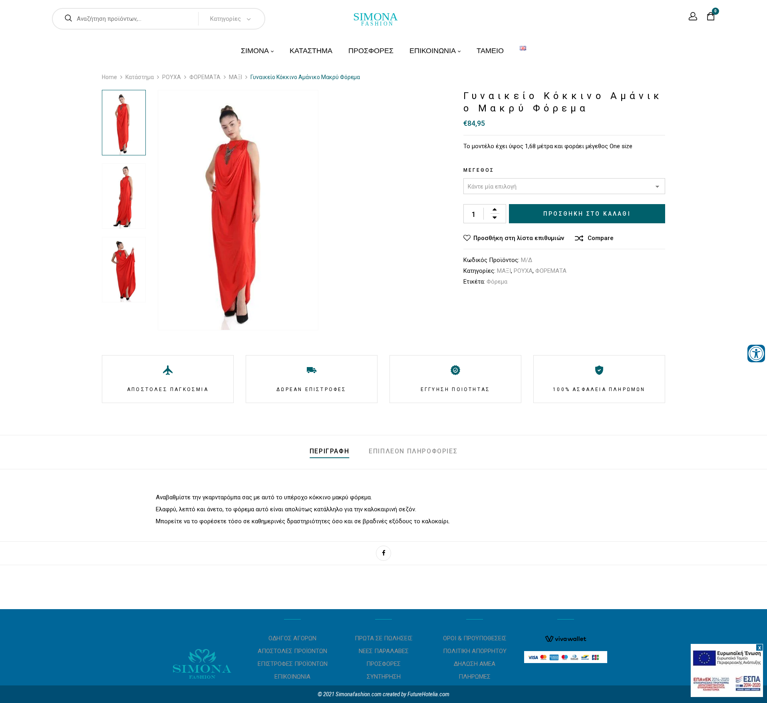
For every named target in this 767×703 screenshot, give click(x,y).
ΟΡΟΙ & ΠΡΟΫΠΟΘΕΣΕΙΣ (475, 638)
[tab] (329, 452)
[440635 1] (124, 122)
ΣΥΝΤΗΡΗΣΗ (384, 676)
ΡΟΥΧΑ (171, 77)
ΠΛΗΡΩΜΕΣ (475, 676)
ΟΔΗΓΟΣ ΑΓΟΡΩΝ (292, 638)
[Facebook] (383, 553)
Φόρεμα (497, 281)
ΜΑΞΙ (235, 77)
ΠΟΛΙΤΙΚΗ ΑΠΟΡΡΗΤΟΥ (475, 651)
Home (109, 77)
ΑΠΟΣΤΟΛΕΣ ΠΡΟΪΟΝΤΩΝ (292, 651)
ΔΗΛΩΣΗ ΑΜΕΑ (474, 663)
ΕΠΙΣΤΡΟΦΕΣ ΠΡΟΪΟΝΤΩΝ (293, 663)
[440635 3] (124, 269)
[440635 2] (124, 196)
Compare (601, 238)
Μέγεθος (478, 170)
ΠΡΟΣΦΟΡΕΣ (383, 663)
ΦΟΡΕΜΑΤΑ (205, 77)
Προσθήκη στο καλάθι (587, 214)
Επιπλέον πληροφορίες (413, 451)
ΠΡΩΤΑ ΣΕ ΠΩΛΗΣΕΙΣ (384, 638)
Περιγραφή (329, 451)
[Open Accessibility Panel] (756, 353)
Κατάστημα (139, 77)
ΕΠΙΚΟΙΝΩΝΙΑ (292, 676)
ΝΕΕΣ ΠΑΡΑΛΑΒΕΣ (384, 651)
